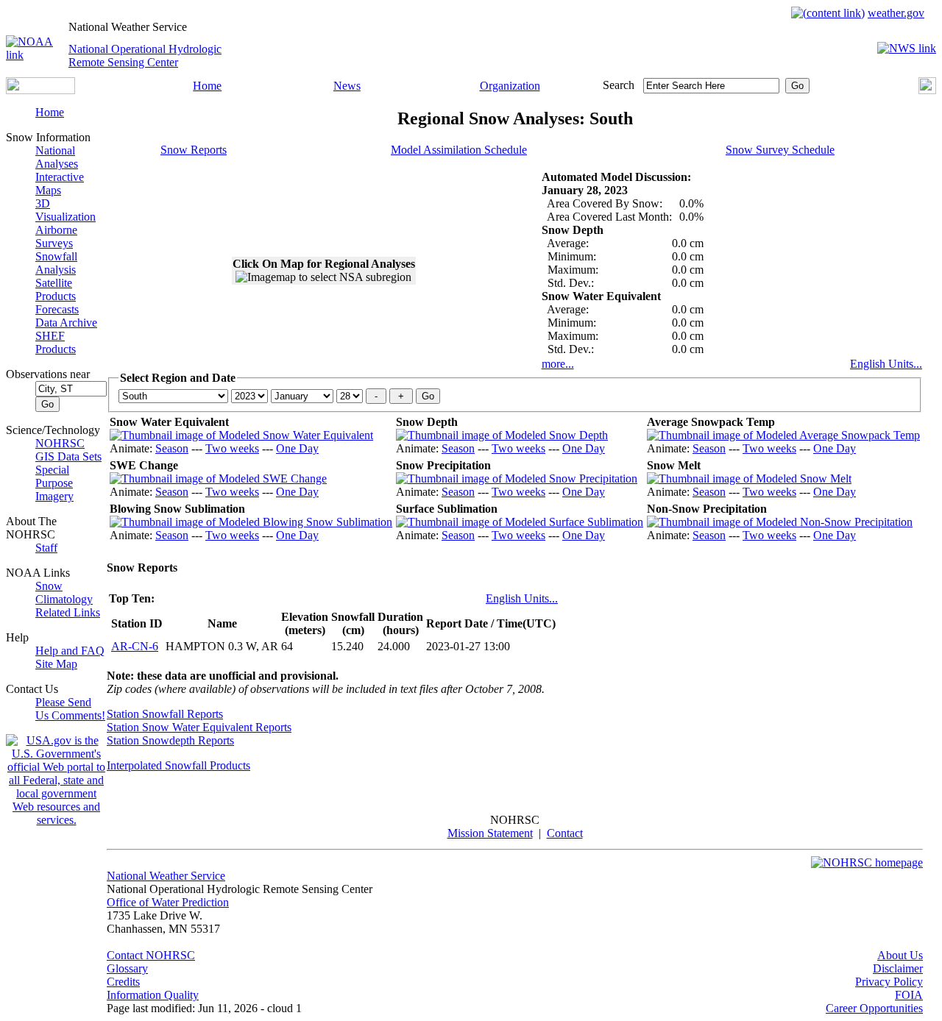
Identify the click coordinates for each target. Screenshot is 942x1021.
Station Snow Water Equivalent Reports (199, 727)
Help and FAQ (70, 650)
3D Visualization (65, 210)
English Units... (886, 363)
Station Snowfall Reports (165, 714)
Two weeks (232, 448)
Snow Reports (193, 149)
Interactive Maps (59, 183)
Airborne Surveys (56, 236)
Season (171, 448)
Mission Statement (490, 833)
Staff (46, 547)
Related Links (67, 612)
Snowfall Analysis (56, 263)
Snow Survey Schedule (780, 149)
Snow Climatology (64, 592)
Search (618, 85)
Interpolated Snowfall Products (178, 765)
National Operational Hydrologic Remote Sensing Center (145, 55)
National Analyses (56, 157)
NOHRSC (60, 443)
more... (558, 363)
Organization (510, 85)
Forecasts (57, 309)
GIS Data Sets (68, 456)
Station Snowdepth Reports (170, 740)
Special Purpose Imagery (54, 482)
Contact (565, 833)
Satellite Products (55, 289)
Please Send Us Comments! (70, 709)
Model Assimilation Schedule (459, 149)
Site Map (56, 664)
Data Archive (66, 322)
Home (207, 85)
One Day (297, 448)
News (347, 85)
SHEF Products (55, 342)
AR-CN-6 (134, 646)
